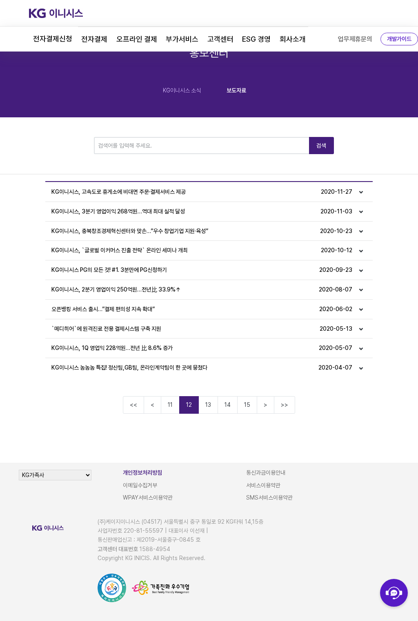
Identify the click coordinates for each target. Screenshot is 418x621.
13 (208, 404)
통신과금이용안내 (265, 472)
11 (170, 404)
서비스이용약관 (263, 485)
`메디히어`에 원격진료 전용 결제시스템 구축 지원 (201, 328)
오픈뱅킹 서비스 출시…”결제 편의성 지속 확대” (201, 309)
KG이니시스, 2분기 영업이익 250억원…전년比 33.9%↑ (201, 289)
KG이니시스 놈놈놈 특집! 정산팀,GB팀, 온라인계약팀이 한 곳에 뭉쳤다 (201, 367)
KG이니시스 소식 (182, 90)
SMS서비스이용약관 (269, 497)
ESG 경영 (256, 39)
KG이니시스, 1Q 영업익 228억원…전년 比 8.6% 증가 (201, 348)
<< (133, 404)
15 (247, 404)
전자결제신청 (52, 38)
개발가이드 (399, 39)
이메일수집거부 (140, 485)
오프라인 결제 (136, 39)
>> (284, 404)
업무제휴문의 (355, 39)
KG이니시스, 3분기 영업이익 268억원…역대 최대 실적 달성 (201, 211)
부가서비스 (182, 39)
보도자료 (236, 90)
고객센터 (220, 39)
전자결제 (94, 39)
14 (228, 404)
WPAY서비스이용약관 (148, 497)
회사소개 (293, 39)
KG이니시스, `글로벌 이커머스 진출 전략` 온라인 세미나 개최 (201, 250)
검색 (321, 145)
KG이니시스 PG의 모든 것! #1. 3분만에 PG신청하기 (201, 270)
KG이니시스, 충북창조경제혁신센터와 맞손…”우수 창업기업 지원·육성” (201, 231)
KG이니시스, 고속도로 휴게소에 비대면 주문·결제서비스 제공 (201, 191)
